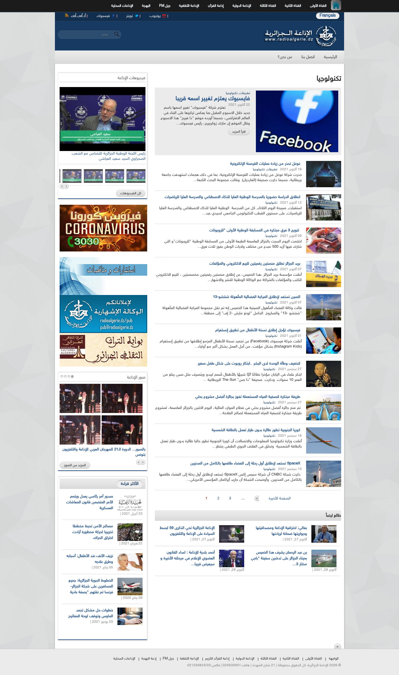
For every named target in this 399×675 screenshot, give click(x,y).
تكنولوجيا (231, 93)
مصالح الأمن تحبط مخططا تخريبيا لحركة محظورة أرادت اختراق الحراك (92, 532)
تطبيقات (244, 93)
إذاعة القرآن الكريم (217, 659)
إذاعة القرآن (216, 6)
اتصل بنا (308, 57)
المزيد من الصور (75, 465)
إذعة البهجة (149, 659)
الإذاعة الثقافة (189, 659)
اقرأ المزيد (239, 132)
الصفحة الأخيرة (280, 498)
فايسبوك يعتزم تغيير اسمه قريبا (213, 98)
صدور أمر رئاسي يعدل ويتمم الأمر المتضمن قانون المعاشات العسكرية (89, 502)
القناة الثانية (293, 6)
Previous (62, 186)
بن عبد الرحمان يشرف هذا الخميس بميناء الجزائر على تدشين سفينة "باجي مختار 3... (279, 558)
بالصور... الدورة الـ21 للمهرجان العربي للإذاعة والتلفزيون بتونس (104, 452)
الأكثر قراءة (129, 483)
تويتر (129, 16)
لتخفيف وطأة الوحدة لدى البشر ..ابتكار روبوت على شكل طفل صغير (249, 363)
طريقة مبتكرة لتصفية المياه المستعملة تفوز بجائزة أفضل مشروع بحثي (247, 397)
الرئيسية (337, 6)
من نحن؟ (284, 57)
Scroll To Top (337, 646)
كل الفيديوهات (130, 193)
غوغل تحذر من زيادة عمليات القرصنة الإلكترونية (265, 164)
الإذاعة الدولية (242, 6)
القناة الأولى (318, 6)
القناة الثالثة (268, 6)
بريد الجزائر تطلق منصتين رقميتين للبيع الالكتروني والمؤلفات (254, 263)
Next (67, 186)
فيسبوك (103, 16)
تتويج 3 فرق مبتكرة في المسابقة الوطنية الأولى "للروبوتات (254, 230)
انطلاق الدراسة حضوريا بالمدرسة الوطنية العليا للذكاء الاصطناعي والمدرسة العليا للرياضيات (232, 197)
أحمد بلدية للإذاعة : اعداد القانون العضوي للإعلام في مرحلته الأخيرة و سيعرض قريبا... (187, 558)
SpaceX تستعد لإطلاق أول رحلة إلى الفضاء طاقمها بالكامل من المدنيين (245, 463)
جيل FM (164, 6)
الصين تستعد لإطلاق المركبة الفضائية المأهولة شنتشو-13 (256, 297)
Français (328, 15)
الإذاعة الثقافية (189, 6)
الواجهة (334, 659)
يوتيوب (155, 16)
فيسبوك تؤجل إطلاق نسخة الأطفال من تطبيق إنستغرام (257, 330)
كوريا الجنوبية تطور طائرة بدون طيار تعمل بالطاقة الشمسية (256, 430)
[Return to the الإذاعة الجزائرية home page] (299, 27)
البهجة (146, 6)
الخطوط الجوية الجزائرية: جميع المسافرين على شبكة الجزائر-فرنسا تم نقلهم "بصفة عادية (91, 586)
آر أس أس (78, 15)
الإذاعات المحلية (122, 6)
